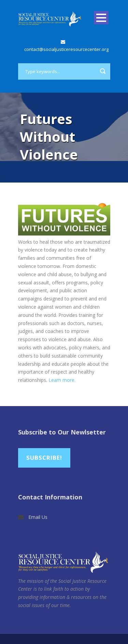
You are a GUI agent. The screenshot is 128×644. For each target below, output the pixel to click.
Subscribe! (44, 457)
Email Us (37, 517)
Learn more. (61, 380)
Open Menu (101, 17)
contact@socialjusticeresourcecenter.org (66, 49)
